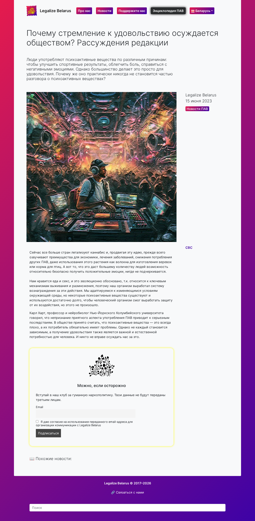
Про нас (84, 11)
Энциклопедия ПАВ (168, 11)
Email (39, 407)
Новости (104, 11)
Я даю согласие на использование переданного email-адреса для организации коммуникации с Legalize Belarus (84, 423)
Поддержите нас (132, 11)
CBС (188, 248)
